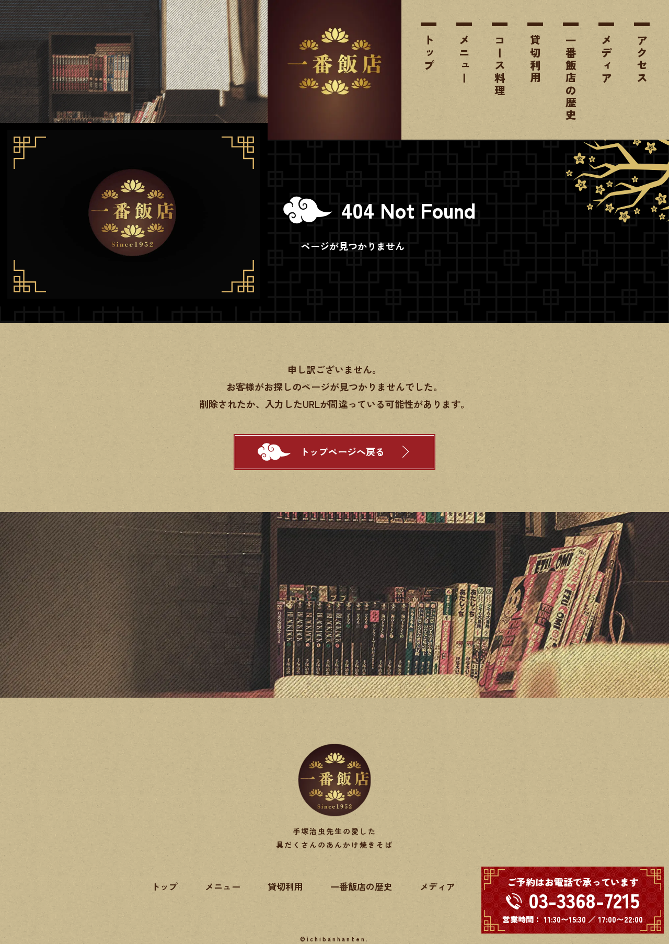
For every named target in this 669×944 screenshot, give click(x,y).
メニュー (464, 60)
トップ (428, 53)
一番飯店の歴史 (571, 78)
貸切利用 (535, 60)
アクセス (642, 60)
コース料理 (499, 66)
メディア (606, 60)
